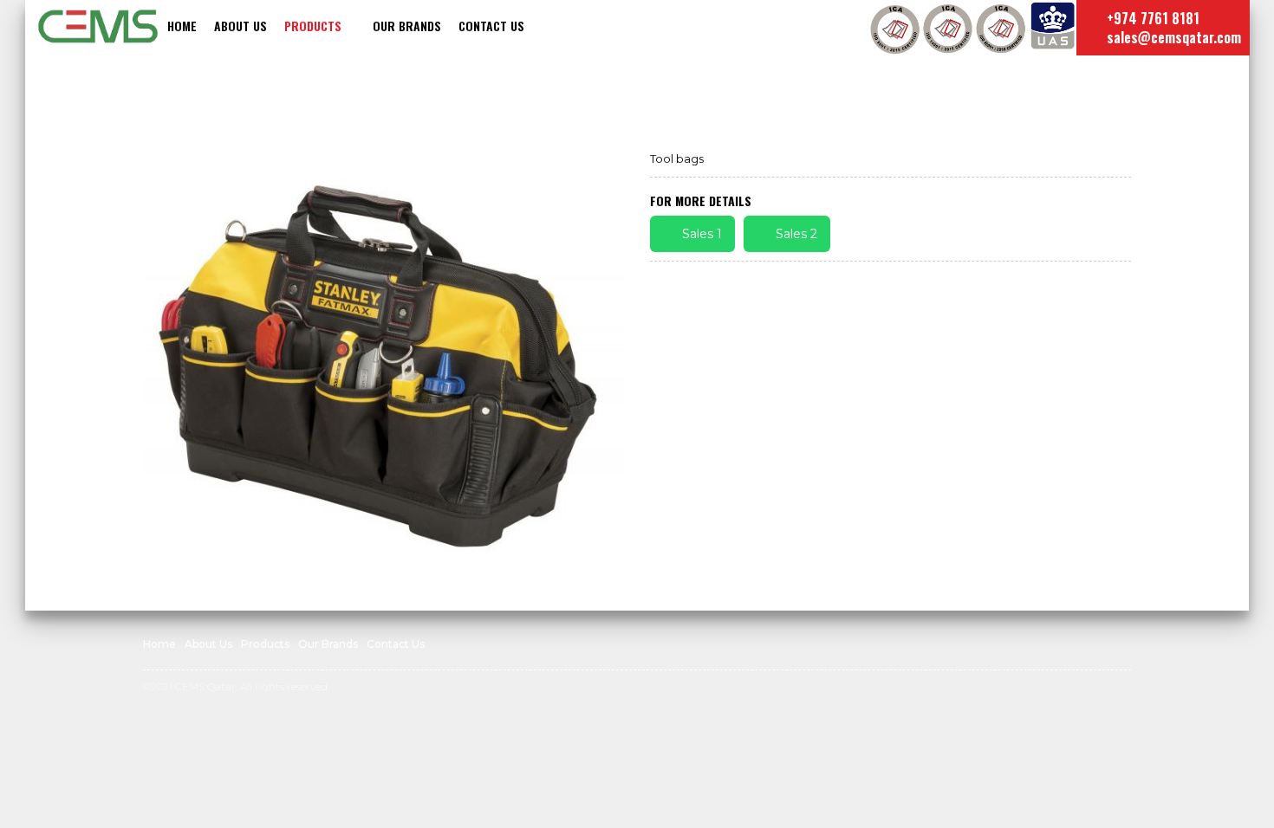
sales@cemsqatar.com (1172, 37)
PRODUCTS (312, 26)
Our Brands (407, 26)
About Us (240, 26)
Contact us (491, 26)
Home (182, 26)
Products (265, 643)
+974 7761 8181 (1151, 18)
